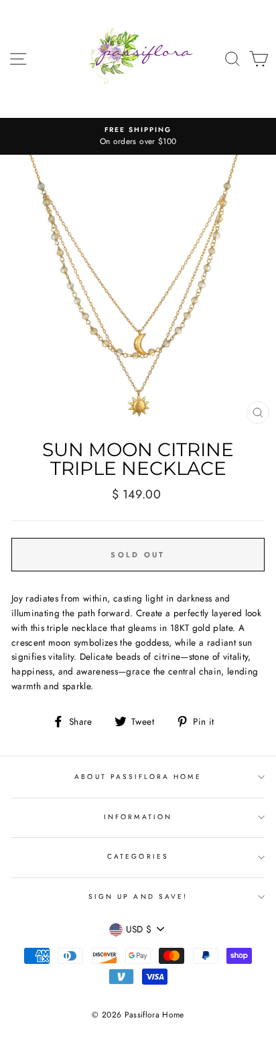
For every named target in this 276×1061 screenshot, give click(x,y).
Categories (138, 856)
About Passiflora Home (137, 777)
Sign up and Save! (138, 897)
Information (138, 817)
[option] (138, 137)
